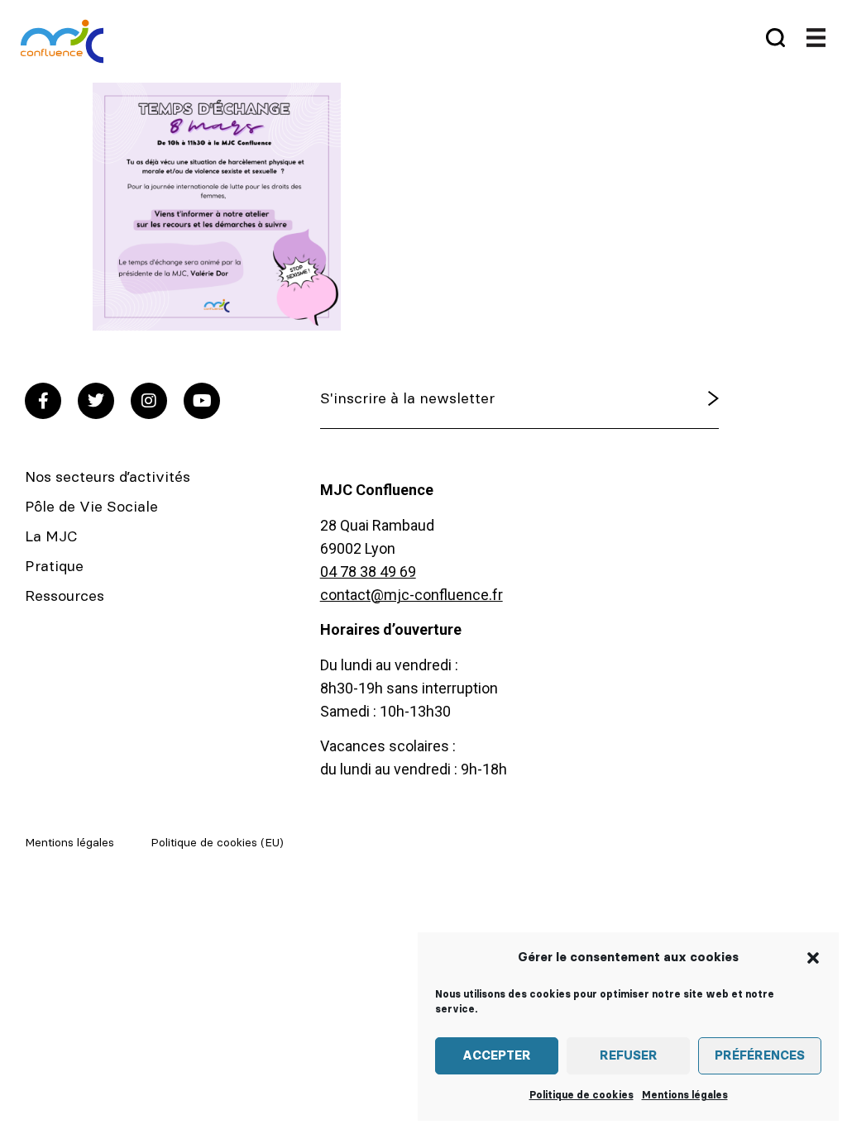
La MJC (51, 537)
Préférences (760, 1056)
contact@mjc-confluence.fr (411, 594)
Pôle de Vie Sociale (91, 507)
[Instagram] (149, 401)
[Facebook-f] (43, 401)
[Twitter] (96, 401)
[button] (813, 958)
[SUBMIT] (681, 399)
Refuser (629, 1056)
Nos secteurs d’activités (107, 477)
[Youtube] (202, 401)
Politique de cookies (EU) (217, 843)
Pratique (54, 567)
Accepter (496, 1056)
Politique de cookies (581, 1095)
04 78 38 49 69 (368, 571)
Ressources (64, 596)
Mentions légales (685, 1095)
